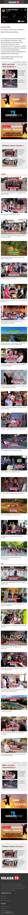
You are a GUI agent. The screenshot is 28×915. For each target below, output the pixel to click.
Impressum (24, 62)
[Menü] (2, 2)
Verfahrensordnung (22, 64)
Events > (20, 146)
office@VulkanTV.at (9, 912)
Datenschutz (17, 62)
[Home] (14, 2)
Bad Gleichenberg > (9, 65)
